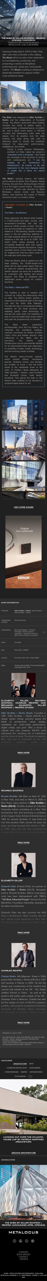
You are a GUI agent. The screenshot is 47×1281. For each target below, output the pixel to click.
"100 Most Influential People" (15, 900)
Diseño (24, 1072)
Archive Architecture (23, 1153)
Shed (17, 70)
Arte (31, 1064)
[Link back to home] (23, 1234)
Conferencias (11, 1072)
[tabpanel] (23, 1116)
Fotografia (20, 1076)
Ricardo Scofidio (12, 791)
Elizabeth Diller (12, 881)
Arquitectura (20, 1064)
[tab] (20, 1064)
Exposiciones (36, 1072)
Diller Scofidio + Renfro (22, 611)
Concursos (34, 1068)
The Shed (7, 58)
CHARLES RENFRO (11, 971)
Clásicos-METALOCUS (17, 1068)
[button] (4, 1116)
